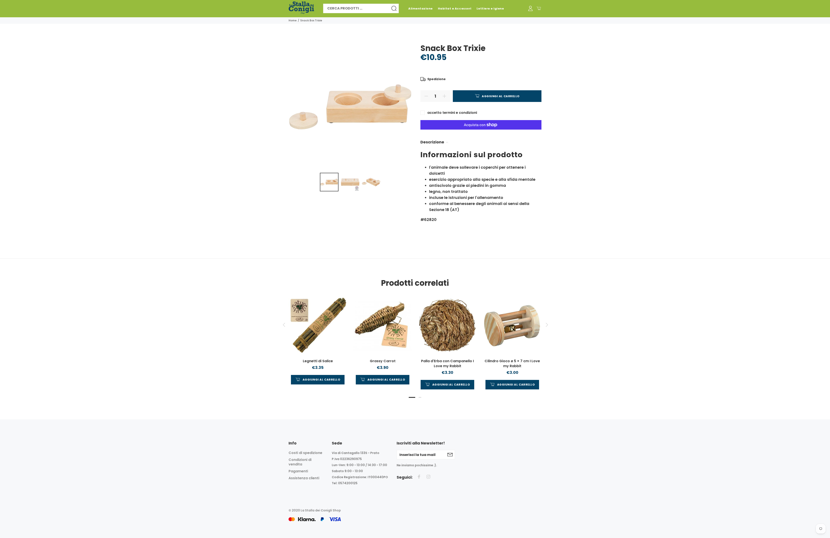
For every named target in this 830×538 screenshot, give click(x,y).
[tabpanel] (317, 335)
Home (293, 20)
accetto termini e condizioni (452, 112)
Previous (284, 325)
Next (546, 325)
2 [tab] (420, 397)
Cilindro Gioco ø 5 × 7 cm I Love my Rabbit (512, 363)
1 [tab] (412, 397)
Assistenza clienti (304, 478)
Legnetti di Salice (318, 361)
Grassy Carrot (383, 361)
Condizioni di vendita (300, 462)
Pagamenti (298, 471)
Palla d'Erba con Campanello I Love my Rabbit (447, 363)
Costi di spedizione (305, 453)
